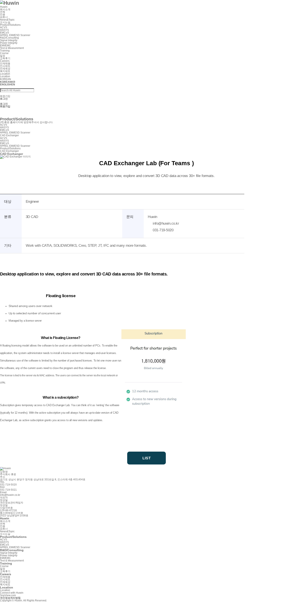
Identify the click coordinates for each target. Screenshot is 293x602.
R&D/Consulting (9, 37)
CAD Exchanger (9, 115)
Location (5, 73)
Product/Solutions (10, 24)
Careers (4, 60)
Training (5, 50)
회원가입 (5, 96)
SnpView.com (8, 113)
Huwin (4, 6)
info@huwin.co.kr (10, 494)
